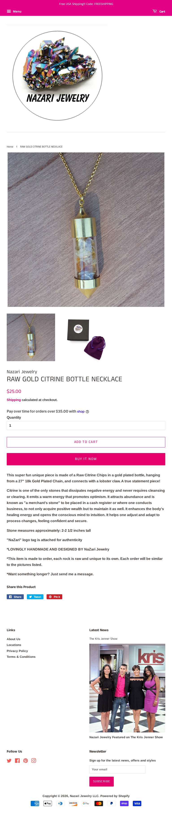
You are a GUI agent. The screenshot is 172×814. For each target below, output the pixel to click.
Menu (17, 11)
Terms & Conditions (21, 656)
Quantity (14, 417)
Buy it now (86, 459)
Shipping (14, 400)
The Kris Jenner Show (103, 639)
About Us (13, 639)
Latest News (98, 630)
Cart (162, 11)
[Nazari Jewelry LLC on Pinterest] (25, 761)
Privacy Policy (17, 651)
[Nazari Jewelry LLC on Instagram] (33, 761)
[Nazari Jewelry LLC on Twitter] (9, 761)
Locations (14, 645)
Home (10, 147)
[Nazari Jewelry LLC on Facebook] (17, 761)
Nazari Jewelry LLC (84, 796)
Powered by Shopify (115, 796)
